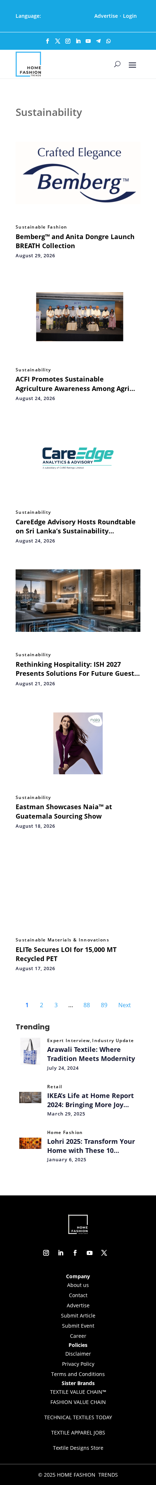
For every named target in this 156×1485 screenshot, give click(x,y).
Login (130, 15)
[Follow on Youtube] (88, 41)
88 (86, 1005)
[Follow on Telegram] (98, 41)
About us (78, 1285)
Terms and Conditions (78, 1374)
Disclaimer (78, 1353)
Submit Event (78, 1325)
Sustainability (33, 370)
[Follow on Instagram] (68, 41)
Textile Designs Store (78, 1447)
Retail (54, 1087)
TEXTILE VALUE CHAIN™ (78, 1391)
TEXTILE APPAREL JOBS (78, 1432)
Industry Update (113, 1041)
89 (104, 1005)
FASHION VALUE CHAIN (78, 1402)
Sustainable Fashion (41, 227)
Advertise (106, 15)
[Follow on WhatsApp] (108, 41)
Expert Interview (68, 1041)
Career (78, 1335)
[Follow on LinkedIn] (78, 41)
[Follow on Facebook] (47, 41)
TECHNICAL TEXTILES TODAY (78, 1417)
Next (124, 1005)
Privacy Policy (78, 1363)
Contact (78, 1295)
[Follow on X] (58, 41)
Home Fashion (65, 1132)
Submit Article (78, 1315)
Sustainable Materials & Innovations (62, 940)
